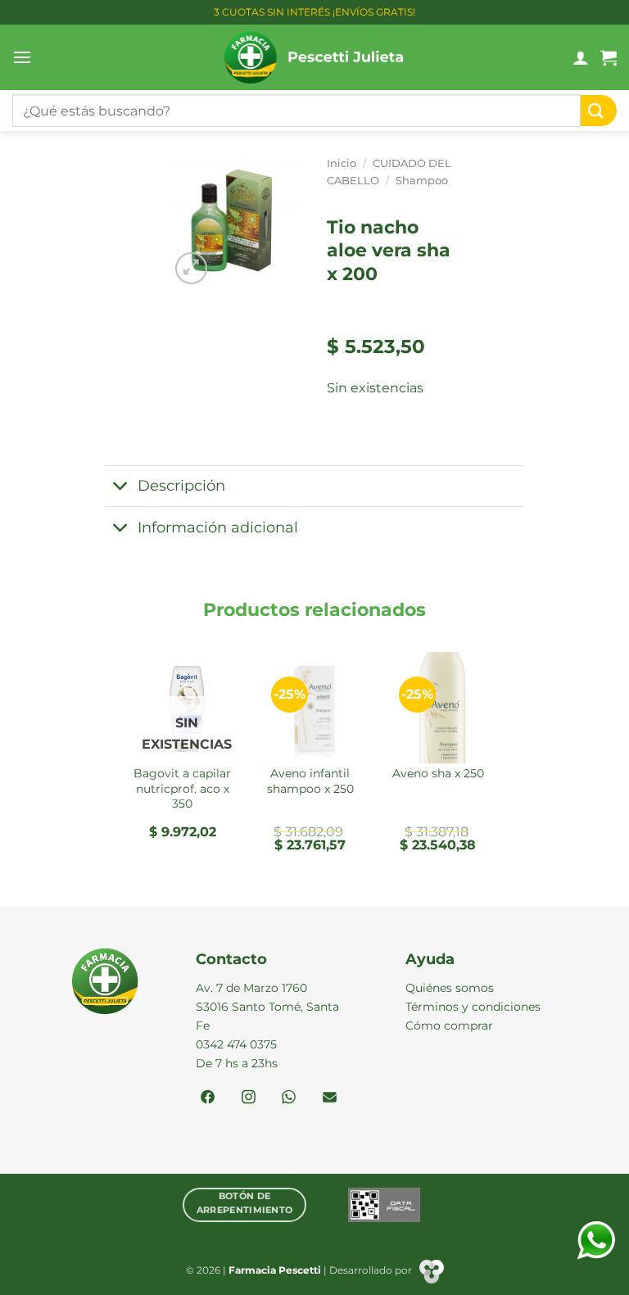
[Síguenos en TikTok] (288, 1098)
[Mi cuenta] (580, 57)
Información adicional (218, 527)
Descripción (181, 485)
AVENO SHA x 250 (438, 773)
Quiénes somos (449, 987)
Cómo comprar (449, 1025)
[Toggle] (121, 487)
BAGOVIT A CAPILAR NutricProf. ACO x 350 (182, 788)
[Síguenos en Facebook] (207, 1098)
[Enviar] (599, 111)
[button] (22, 57)
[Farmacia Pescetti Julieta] (315, 57)
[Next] (497, 758)
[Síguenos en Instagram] (248, 1098)
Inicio (341, 163)
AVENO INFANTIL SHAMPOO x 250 (310, 781)
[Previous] (132, 758)
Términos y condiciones (473, 1006)
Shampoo (422, 180)
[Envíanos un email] (329, 1098)
